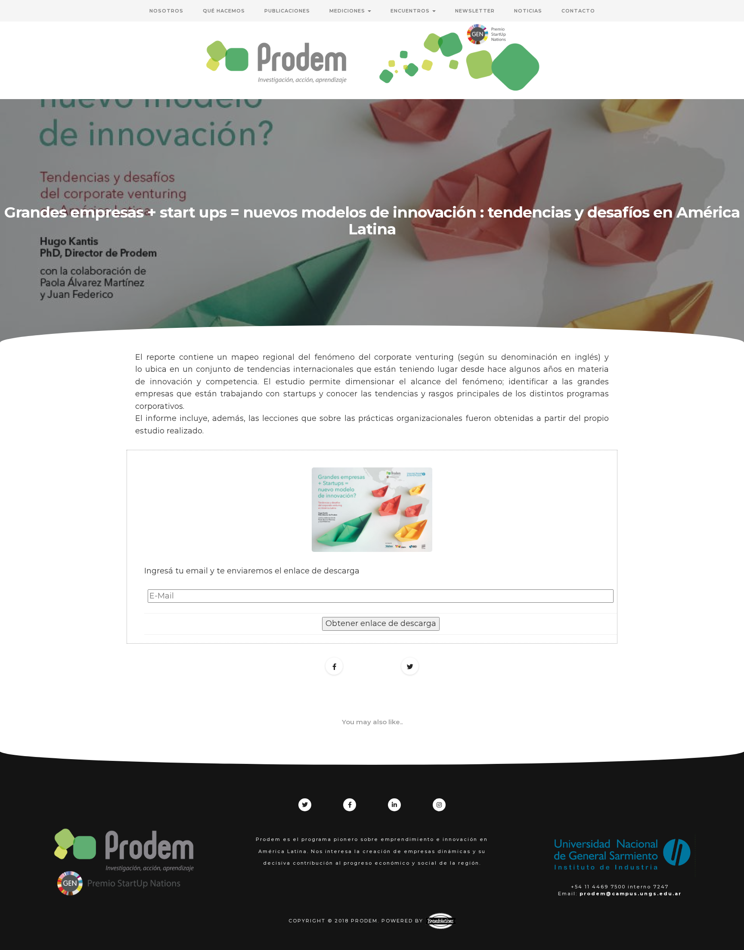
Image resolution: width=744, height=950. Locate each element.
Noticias (528, 11)
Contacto (578, 11)
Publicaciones (287, 11)
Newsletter (475, 11)
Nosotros (166, 11)
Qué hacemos (224, 11)
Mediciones (348, 11)
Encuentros (411, 11)
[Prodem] (372, 60)
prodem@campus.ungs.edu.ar (631, 894)
